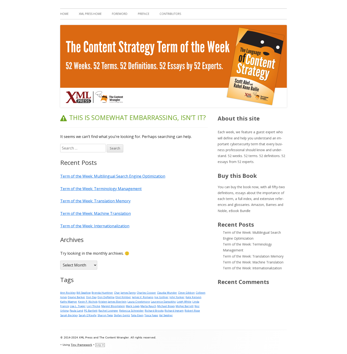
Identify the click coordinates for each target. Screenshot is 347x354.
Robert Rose (192, 310)
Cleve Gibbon (186, 292)
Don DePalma (105, 297)
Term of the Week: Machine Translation (95, 213)
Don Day (91, 297)
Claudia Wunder (167, 292)
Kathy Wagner (68, 301)
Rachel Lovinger (108, 310)
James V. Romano (142, 297)
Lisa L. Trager (78, 306)
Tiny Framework (81, 344)
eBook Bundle (239, 210)
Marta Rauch (148, 306)
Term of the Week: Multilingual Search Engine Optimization (112, 176)
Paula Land (76, 310)
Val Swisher (166, 315)
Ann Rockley (68, 292)
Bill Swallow (83, 292)
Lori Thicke (93, 306)
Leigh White (184, 301)
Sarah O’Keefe (88, 315)
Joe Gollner (161, 297)
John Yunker (177, 297)
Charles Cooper (146, 292)
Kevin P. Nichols (87, 301)
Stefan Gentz (122, 315)
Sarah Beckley (69, 315)
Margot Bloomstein (113, 306)
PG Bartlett (90, 310)
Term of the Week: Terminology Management (101, 188)
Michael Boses (166, 306)
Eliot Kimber (123, 297)
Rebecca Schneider (131, 310)
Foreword (119, 14)
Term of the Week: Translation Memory (95, 201)
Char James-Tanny (125, 292)
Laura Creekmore (138, 301)
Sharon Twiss (105, 315)
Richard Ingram (174, 310)
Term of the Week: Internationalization (94, 226)
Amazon (257, 204)
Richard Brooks (154, 310)
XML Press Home (90, 14)
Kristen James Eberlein (112, 301)
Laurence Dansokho (163, 301)
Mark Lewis (133, 306)
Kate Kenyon (193, 297)
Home (64, 14)
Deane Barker (76, 297)
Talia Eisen (137, 315)
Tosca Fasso (151, 315)
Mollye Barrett (185, 306)
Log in (100, 344)
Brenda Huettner (102, 292)
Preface (143, 14)
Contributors (170, 14)
